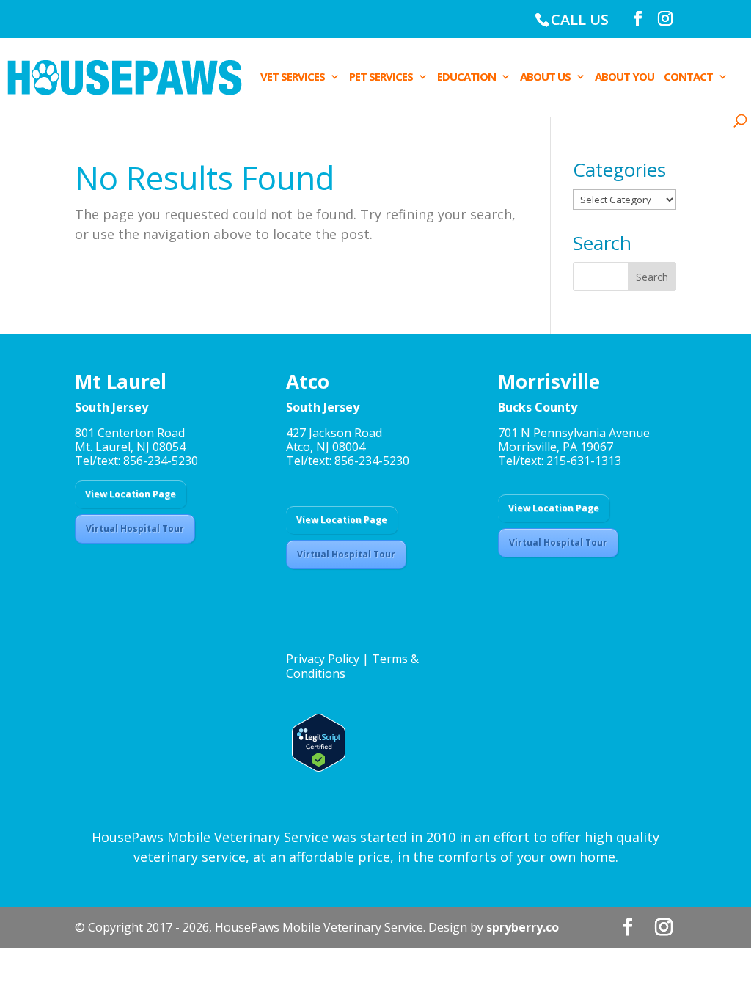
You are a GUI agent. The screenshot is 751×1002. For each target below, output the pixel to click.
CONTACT (688, 77)
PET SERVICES (381, 77)
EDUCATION (466, 77)
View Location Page (130, 494)
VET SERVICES (292, 77)
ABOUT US (545, 77)
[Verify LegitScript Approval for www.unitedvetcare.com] (315, 767)
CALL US (580, 19)
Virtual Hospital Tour (135, 528)
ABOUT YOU (624, 77)
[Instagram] (665, 18)
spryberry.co (522, 927)
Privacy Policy (322, 659)
